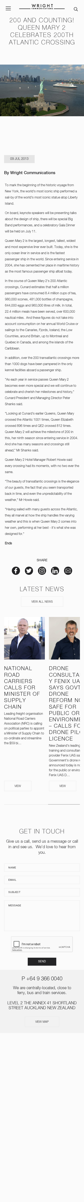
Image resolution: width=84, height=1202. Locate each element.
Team (42, 1078)
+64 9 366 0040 (44, 979)
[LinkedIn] (48, 1135)
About (42, 1062)
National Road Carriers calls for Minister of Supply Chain (22, 688)
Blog (42, 1110)
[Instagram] (35, 1135)
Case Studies (42, 1102)
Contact (42, 1118)
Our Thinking (42, 1094)
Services (42, 1070)
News (42, 1086)
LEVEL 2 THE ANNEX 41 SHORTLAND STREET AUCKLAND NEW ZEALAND (42, 1156)
